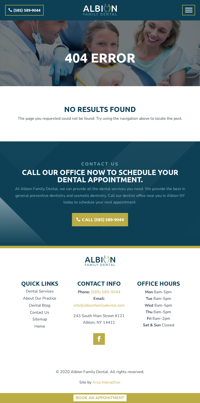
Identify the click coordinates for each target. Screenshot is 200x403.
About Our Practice (39, 298)
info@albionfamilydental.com (99, 305)
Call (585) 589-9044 (103, 219)
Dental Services (40, 291)
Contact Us (39, 312)
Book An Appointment (100, 398)
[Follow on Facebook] (99, 339)
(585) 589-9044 (26, 10)
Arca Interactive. (106, 382)
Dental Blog (39, 305)
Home (39, 326)
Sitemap (39, 319)
